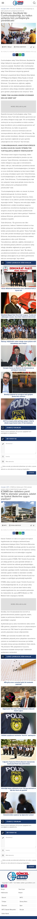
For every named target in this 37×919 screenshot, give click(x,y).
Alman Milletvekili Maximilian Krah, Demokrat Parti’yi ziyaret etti (18, 289)
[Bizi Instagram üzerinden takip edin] (5, 886)
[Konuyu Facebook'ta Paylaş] (14, 54)
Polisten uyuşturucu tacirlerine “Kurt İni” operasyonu (18, 735)
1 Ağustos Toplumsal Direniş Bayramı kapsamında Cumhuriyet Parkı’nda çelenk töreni (18, 763)
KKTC (8, 8)
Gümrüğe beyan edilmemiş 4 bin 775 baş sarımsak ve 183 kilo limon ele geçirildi (18, 789)
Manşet (10, 47)
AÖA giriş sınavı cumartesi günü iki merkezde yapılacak (18, 683)
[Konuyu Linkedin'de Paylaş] (23, 54)
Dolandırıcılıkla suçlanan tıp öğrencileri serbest (18, 815)
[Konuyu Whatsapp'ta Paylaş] (20, 54)
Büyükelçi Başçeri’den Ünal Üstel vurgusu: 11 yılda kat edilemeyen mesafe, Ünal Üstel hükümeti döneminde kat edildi (18, 317)
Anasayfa (3, 8)
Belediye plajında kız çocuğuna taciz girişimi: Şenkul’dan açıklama (18, 395)
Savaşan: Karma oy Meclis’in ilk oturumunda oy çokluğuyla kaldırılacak (18, 369)
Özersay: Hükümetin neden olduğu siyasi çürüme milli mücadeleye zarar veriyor (18, 342)
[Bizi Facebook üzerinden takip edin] (2, 886)
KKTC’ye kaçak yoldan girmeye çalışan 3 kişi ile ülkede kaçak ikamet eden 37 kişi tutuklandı (18, 422)
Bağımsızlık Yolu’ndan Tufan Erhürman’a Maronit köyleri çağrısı (18, 710)
